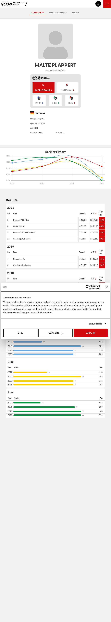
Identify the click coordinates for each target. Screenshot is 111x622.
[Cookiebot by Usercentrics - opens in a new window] (87, 287)
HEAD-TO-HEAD (57, 12)
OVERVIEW (38, 12)
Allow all (90, 333)
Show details (95, 323)
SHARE (75, 12)
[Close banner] (107, 287)
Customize (53, 333)
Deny (20, 333)
